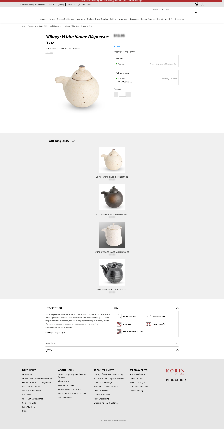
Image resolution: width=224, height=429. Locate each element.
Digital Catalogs (73, 4)
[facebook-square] (167, 380)
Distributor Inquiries (31, 386)
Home (23, 26)
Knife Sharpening (101, 399)
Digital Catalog (136, 390)
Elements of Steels (102, 394)
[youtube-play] (181, 380)
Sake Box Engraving (55, 4)
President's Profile (66, 385)
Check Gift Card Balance (32, 399)
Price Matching (28, 407)
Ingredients (162, 19)
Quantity (117, 89)
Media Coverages (137, 382)
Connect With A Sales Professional (37, 378)
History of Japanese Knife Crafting (108, 374)
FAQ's (24, 411)
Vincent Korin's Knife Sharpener (72, 393)
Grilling (113, 19)
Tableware (80, 19)
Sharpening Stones (65, 19)
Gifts (171, 19)
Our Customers (65, 397)
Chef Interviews (136, 378)
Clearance (179, 19)
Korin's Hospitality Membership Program (72, 375)
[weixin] (172, 380)
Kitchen (90, 19)
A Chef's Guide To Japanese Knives (109, 378)
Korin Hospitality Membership (32, 4)
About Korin (63, 381)
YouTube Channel (137, 374)
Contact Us (27, 374)
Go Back (49, 52)
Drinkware (122, 19)
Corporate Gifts (29, 403)
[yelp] (185, 380)
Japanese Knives (47, 19)
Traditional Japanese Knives (106, 386)
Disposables (134, 19)
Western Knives (101, 390)
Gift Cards (86, 4)
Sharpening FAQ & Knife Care (106, 403)
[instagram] (176, 380)
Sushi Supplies (101, 19)
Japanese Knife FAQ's (103, 382)
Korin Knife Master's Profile (70, 389)
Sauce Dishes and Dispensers (50, 26)
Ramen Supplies (148, 19)
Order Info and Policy (31, 390)
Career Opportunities (139, 386)
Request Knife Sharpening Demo (36, 382)
